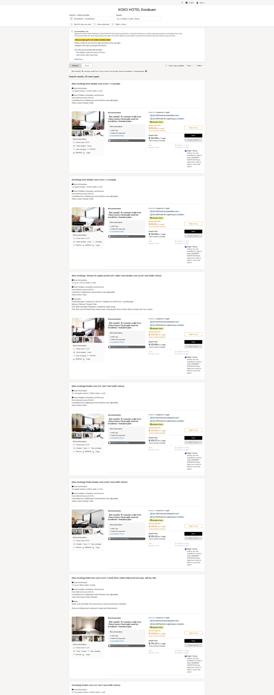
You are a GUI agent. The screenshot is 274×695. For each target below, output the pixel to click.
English (191, 3)
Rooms (75, 66)
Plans (87, 66)
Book (193, 135)
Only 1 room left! (79, 333)
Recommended (114, 113)
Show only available (176, 66)
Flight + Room (120, 24)
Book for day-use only (82, 24)
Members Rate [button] (157, 122)
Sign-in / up (193, 128)
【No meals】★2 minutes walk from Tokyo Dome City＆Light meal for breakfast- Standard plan (107, 71)
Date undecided (103, 24)
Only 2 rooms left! (79, 127)
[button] (73, 120)
